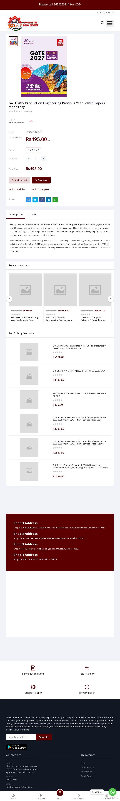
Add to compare (40, 189)
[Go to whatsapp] (112, 792)
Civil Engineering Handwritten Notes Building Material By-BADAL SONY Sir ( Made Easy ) (79, 347)
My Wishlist (86, 771)
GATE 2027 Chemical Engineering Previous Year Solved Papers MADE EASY (59, 319)
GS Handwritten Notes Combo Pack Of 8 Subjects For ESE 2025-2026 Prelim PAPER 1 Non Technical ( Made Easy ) (79, 442)
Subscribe (44, 737)
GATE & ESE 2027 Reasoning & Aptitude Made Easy (24, 319)
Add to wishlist (17, 189)
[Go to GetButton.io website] (113, 798)
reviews (32, 214)
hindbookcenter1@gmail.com (20, 787)
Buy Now (42, 180)
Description (16, 214)
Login (83, 763)
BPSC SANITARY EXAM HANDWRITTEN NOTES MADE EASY (79, 371)
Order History (87, 767)
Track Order (86, 776)
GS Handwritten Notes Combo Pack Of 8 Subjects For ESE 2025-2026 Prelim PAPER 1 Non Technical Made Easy (79, 418)
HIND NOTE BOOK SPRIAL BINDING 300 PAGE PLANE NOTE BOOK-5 (79, 394)
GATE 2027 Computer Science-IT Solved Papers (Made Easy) (93, 319)
